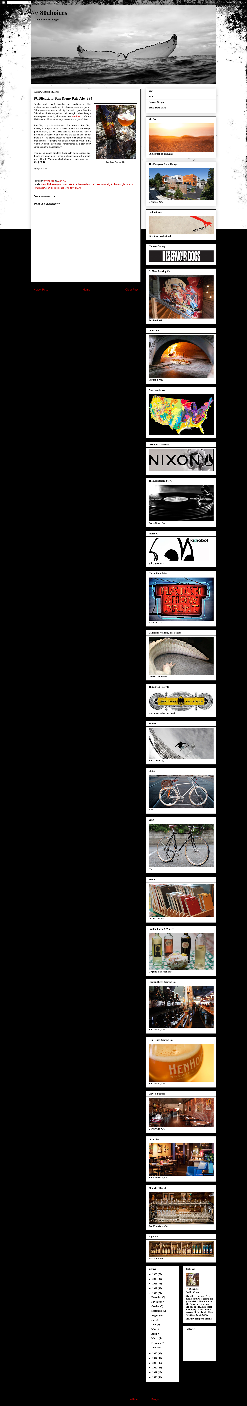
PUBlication (39, 188)
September (157, 1311)
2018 (155, 1283)
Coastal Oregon (156, 102)
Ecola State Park (157, 107)
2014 (155, 1358)
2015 (155, 1353)
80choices (193, 1289)
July (153, 1320)
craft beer (95, 184)
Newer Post (41, 289)
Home (86, 289)
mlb (131, 184)
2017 (155, 1288)
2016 (155, 1293)
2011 (155, 1372)
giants (125, 184)
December (156, 1297)
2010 (155, 1377)
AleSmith (76, 116)
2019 (155, 1279)
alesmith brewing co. (51, 184)
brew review (83, 184)
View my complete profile (199, 1318)
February (156, 1343)
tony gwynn (75, 188)
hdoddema (133, 1399)
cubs (103, 184)
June (154, 1324)
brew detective (70, 184)
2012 (155, 1367)
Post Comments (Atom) (92, 300)
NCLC (152, 96)
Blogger (155, 1399)
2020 (155, 1274)
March (155, 1338)
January (155, 1347)
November (156, 1302)
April (154, 1334)
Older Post (131, 289)
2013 (155, 1363)
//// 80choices (49, 12)
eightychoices (114, 184)
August (155, 1315)
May (154, 1329)
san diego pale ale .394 (57, 188)
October (155, 1306)
